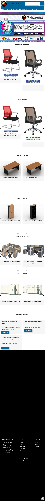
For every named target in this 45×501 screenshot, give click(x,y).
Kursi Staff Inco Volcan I (11, 80)
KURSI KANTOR (22, 99)
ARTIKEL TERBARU (22, 314)
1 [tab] (17, 95)
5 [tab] (21, 95)
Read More (5, 332)
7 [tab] (24, 95)
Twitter (37, 446)
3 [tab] (19, 95)
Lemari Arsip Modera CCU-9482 (34, 220)
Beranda (2, 9)
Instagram (37, 444)
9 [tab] (26, 95)
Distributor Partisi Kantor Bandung (32, 321)
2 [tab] (18, 95)
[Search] (42, 4)
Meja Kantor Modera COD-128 (33, 187)
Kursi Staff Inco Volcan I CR (10, 143)
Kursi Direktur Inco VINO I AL (33, 88)
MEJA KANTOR (22, 155)
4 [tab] (20, 95)
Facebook (37, 442)
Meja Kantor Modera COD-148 (10, 177)
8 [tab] (25, 95)
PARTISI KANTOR (22, 237)
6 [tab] (23, 95)
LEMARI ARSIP (22, 198)
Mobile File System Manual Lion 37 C (11, 301)
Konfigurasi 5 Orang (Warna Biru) (33, 261)
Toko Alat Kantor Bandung (16, 4)
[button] (43, 72)
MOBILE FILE (22, 274)
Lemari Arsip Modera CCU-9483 (12, 220)
